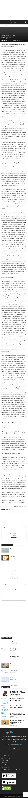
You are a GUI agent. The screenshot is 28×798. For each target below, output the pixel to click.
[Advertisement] (14, 10)
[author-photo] (14, 535)
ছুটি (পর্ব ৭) (12, 549)
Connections (4, 760)
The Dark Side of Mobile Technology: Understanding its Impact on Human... (17, 693)
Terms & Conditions (6, 767)
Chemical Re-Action (15, 656)
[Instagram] (14, 748)
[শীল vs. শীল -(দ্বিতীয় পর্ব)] (5, 650)
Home (2, 25)
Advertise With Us (5, 758)
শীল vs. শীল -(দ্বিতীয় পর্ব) (15, 649)
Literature (7, 25)
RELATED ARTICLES (7, 545)
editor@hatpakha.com (16, 744)
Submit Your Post (5, 756)
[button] (2, 22)
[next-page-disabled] (5, 563)
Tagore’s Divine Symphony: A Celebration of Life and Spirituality (17, 722)
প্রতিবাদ (11, 641)
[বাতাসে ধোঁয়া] (5, 557)
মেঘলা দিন (25, 527)
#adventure (8, 509)
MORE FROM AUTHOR (19, 545)
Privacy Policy (4, 765)
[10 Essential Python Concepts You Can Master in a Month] (5, 709)
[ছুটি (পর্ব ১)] (5, 679)
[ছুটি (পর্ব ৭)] (5, 550)
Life (10, 35)
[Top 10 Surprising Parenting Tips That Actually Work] (5, 702)
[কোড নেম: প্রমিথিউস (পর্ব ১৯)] (5, 672)
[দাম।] (5, 665)
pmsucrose (4, 40)
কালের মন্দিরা (3, 527)
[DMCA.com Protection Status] (6, 790)
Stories (11, 25)
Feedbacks (4, 762)
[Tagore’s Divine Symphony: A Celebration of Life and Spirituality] (5, 722)
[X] (18, 748)
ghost (13, 509)
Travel (14, 35)
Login (24, 584)
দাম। (11, 663)
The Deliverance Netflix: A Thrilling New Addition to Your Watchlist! (17, 715)
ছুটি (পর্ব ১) (12, 677)
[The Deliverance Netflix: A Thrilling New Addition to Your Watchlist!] (5, 717)
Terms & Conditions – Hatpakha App (10, 769)
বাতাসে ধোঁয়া (12, 556)
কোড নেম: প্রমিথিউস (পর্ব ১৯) (15, 670)
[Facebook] (10, 748)
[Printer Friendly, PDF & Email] (20, 506)
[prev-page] (2, 563)
